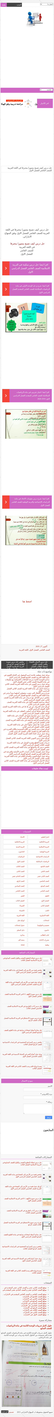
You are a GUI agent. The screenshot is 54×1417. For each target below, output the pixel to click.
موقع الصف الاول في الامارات (35, 1315)
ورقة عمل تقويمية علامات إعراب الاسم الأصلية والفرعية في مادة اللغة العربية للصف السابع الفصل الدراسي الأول (26, 753)
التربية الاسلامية (44, 847)
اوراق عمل (20, 920)
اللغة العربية (23, 650)
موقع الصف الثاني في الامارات (35, 1312)
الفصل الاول (34, 650)
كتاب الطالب (44, 935)
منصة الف (21, 940)
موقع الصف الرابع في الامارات (35, 1308)
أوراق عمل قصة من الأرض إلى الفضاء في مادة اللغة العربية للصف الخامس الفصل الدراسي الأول (23, 983)
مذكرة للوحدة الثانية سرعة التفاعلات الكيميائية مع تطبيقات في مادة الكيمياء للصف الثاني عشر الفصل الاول (27, 681)
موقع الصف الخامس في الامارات (34, 1306)
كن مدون (5, 1411)
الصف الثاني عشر (43, 876)
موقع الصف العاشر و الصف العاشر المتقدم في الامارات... (24, 1294)
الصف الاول (20, 861)
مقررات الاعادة (44, 940)
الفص (22, 896)
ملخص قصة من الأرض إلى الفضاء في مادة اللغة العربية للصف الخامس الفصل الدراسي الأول (22, 971)
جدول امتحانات (19, 925)
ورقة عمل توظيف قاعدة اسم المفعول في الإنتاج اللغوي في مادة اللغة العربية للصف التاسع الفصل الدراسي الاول (26, 676)
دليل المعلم (20, 930)
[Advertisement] (27, 57)
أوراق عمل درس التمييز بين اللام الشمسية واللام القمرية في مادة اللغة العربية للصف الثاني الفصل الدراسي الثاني (26, 730)
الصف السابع (45, 886)
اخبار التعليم (45, 837)
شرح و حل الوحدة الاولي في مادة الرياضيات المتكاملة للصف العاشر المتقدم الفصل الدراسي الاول (31, 289)
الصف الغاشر (20, 891)
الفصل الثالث (20, 901)
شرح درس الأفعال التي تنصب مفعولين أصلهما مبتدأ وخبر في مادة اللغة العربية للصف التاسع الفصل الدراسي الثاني (26, 694)
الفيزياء (22, 906)
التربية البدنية (20, 847)
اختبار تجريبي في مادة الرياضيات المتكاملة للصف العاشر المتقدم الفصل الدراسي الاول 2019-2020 (31, 395)
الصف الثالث (20, 866)
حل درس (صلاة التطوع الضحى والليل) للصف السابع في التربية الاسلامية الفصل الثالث (22, 959)
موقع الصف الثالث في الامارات (35, 1310)
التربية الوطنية (44, 852)
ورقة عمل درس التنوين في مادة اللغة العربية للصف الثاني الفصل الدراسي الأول (27, 685)
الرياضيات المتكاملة (42, 861)
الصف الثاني (20, 871)
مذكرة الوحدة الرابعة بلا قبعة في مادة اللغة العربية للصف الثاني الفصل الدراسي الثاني (27, 721)
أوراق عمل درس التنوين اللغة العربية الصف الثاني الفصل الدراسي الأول (27, 739)
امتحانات (46, 920)
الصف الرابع (20, 881)
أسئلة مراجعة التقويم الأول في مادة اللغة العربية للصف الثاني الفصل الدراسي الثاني (28, 703)
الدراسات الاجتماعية (27, 101)
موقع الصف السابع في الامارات (35, 1301)
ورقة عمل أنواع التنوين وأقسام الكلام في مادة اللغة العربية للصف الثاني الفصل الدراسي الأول (26, 757)
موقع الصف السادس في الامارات (34, 1303)
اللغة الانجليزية (44, 915)
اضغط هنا (27, 601)
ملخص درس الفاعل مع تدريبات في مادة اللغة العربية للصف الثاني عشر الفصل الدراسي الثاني (26, 699)
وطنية (47, 945)
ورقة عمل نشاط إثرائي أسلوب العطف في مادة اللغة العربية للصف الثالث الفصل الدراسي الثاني (26, 712)
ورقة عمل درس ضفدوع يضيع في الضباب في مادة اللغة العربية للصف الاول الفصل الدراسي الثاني (28, 717)
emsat (22, 945)
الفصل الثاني (45, 906)
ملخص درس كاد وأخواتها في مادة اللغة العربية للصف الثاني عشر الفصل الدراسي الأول (26, 748)
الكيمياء (21, 910)
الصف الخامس (44, 881)
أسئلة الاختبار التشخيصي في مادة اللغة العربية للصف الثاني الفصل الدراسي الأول (26, 762)
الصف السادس (19, 886)
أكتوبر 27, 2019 (41, 646)
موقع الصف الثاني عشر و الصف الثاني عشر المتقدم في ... (24, 1288)
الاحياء (22, 837)
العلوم (47, 896)
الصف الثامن (45, 871)
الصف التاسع (45, 866)
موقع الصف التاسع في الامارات (35, 1297)
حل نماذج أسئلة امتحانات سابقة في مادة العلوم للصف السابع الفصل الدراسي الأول (23, 1031)
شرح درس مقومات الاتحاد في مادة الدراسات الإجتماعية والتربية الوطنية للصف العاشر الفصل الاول (31, 502)
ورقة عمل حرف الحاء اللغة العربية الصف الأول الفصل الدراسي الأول (28, 735)
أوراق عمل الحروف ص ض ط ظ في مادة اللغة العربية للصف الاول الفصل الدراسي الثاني (25, 708)
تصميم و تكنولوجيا (43, 925)
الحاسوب (21, 852)
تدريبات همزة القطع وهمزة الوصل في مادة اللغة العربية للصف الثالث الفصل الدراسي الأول (28, 744)
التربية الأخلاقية (44, 842)
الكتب (47, 910)
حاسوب (46, 930)
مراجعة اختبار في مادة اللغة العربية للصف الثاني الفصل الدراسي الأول (28, 690)
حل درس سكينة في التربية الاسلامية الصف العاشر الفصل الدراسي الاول (31, 268)
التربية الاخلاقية (19, 842)
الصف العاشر (45, 650)
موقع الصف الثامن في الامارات (35, 1299)
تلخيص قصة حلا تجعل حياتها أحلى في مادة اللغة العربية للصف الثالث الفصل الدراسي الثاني (28, 726)
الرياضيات (21, 857)
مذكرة (22, 935)
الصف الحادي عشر (18, 876)
